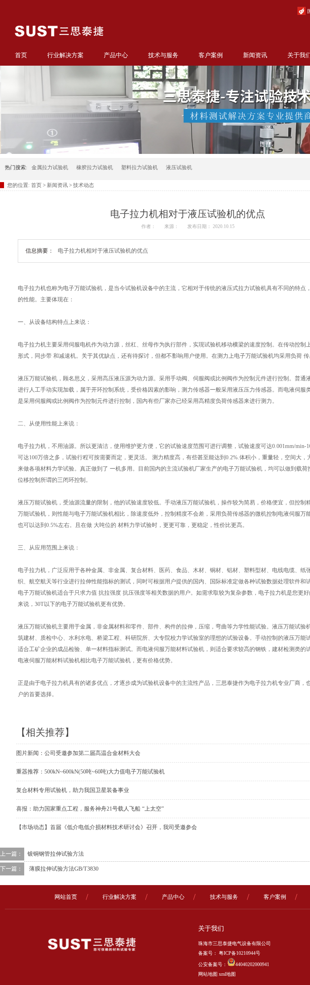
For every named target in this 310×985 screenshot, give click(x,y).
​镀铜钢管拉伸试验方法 (55, 854)
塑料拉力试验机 (139, 167)
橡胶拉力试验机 (94, 167)
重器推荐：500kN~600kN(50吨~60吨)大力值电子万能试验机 (90, 772)
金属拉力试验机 (49, 167)
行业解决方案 (65, 55)
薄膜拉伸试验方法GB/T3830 (63, 869)
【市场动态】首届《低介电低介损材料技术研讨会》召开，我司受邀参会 (106, 827)
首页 (21, 55)
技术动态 (83, 185)
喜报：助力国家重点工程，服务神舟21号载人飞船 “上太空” (90, 809)
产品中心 (116, 55)
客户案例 (211, 55)
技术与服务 (163, 55)
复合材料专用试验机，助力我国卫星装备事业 (72, 790)
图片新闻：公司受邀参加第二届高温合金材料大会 (78, 753)
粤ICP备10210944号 (239, 953)
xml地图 (227, 974)
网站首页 (65, 897)
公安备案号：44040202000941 (233, 964)
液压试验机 (179, 167)
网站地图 (208, 974)
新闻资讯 (255, 55)
